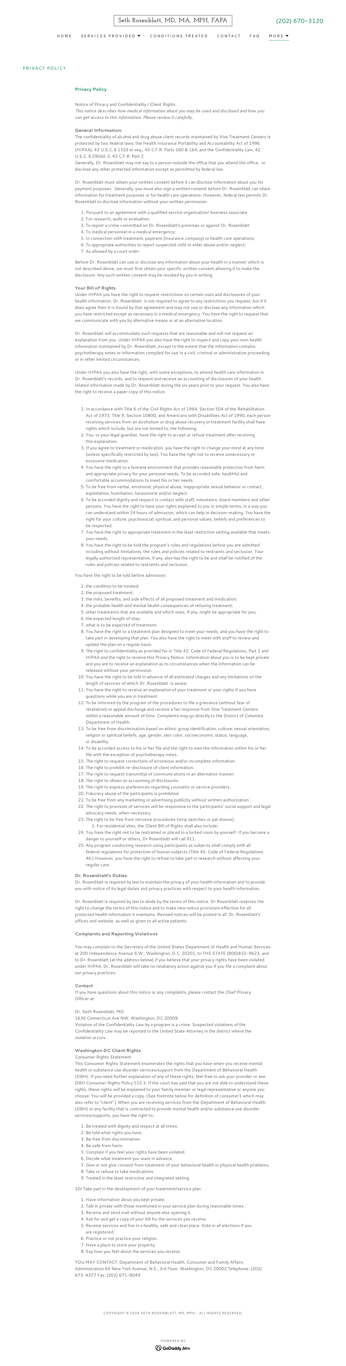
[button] (111, 36)
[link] (173, 20)
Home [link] (64, 36)
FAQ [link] (254, 36)
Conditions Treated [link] (179, 36)
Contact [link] (229, 36)
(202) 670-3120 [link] (299, 20)
